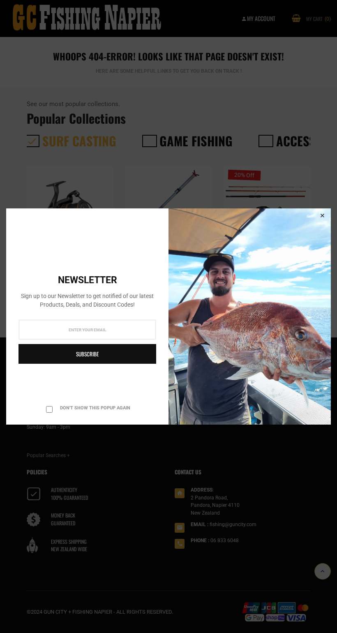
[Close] (322, 216)
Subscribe (87, 354)
